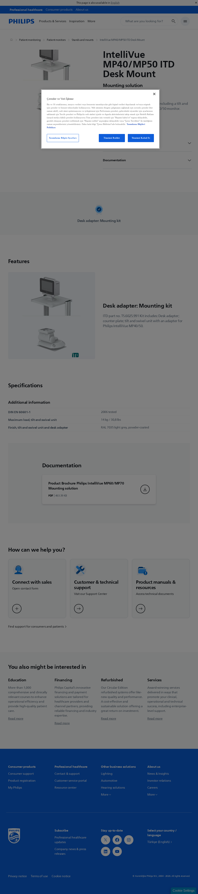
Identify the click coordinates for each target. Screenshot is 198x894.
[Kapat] (154, 94)
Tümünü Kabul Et (141, 138)
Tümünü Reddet (112, 138)
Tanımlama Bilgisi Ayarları (63, 138)
